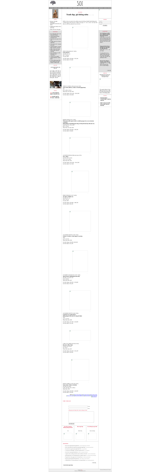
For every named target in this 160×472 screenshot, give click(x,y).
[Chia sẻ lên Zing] (87, 395)
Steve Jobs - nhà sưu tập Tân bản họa (71, 452)
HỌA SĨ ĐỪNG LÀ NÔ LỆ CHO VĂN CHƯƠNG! (55, 54)
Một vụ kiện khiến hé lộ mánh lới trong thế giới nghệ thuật (75, 447)
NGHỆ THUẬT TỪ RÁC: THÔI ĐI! (54, 97)
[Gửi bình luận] (94, 395)
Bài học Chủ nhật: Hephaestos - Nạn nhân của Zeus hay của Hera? (55, 23)
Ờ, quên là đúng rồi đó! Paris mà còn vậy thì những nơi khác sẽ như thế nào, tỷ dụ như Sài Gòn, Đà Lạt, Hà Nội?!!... (105, 38)
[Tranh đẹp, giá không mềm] (55, 89)
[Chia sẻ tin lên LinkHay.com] (79, 395)
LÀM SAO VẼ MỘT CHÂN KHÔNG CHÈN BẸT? (55, 57)
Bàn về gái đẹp (80, 426)
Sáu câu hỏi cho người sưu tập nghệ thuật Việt (73, 448)
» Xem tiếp (109, 70)
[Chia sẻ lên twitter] (85, 394)
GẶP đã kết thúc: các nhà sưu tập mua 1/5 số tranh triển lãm (75, 460)
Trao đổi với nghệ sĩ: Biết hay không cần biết (67, 427)
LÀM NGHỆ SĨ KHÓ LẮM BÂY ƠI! (54, 37)
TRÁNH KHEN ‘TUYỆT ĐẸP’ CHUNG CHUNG (55, 47)
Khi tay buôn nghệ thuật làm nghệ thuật (72, 445)
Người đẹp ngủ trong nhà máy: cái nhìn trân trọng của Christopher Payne (105, 75)
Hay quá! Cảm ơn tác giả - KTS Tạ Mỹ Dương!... (105, 63)
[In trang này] (94, 396)
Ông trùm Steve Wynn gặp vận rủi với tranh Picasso (74, 457)
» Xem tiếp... (94, 462)
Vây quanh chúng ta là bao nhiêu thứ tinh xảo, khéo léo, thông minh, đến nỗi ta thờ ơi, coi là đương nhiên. (105, 91)
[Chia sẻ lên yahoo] (70, 395)
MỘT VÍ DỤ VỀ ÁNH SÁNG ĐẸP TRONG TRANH (55, 50)
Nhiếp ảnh (105, 73)
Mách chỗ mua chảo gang (55, 29)
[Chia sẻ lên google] (93, 394)
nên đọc (55, 90)
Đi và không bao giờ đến (92, 426)
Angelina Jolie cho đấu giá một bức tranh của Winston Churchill (76, 453)
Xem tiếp (105, 95)
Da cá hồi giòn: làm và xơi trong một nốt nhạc (55, 34)
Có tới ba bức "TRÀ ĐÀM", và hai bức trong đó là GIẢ (74, 450)
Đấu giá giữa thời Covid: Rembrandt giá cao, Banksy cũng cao (75, 455)
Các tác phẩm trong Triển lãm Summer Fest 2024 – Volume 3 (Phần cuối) (55, 61)
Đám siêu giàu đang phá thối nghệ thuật (72, 458)
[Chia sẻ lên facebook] (77, 394)
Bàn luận (55, 65)
